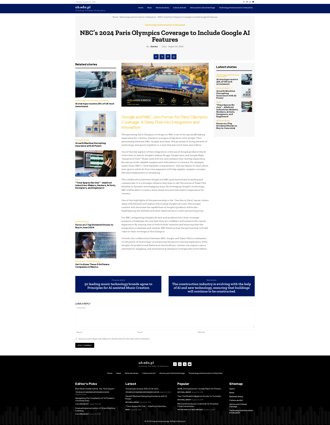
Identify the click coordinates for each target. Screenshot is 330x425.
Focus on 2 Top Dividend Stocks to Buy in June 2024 (94, 226)
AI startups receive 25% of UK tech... (142, 388)
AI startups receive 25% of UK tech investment (94, 105)
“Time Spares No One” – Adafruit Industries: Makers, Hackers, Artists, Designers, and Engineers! (95, 185)
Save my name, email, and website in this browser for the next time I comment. (114, 339)
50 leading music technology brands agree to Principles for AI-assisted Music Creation (118, 285)
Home (115, 17)
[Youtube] (253, 1)
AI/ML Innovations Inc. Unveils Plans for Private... (199, 388)
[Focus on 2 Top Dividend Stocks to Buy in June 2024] (95, 206)
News (77, 179)
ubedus (154, 46)
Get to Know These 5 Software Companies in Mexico (92, 265)
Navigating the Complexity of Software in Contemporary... (94, 399)
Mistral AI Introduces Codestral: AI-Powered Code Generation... (197, 405)
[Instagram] (247, 1)
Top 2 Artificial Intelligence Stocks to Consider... (199, 396)
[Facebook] (243, 1)
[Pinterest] (168, 56)
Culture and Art (82, 404)
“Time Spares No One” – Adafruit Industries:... (146, 406)
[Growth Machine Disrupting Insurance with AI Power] (95, 124)
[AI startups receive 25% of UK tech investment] (95, 84)
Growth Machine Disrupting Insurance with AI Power (90, 144)
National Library (82, 140)
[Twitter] (250, 1)
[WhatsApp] (173, 56)
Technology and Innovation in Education (138, 17)
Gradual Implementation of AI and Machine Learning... (95, 409)
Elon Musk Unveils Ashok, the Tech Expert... (95, 388)
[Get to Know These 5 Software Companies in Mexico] (95, 245)
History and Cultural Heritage (87, 261)
